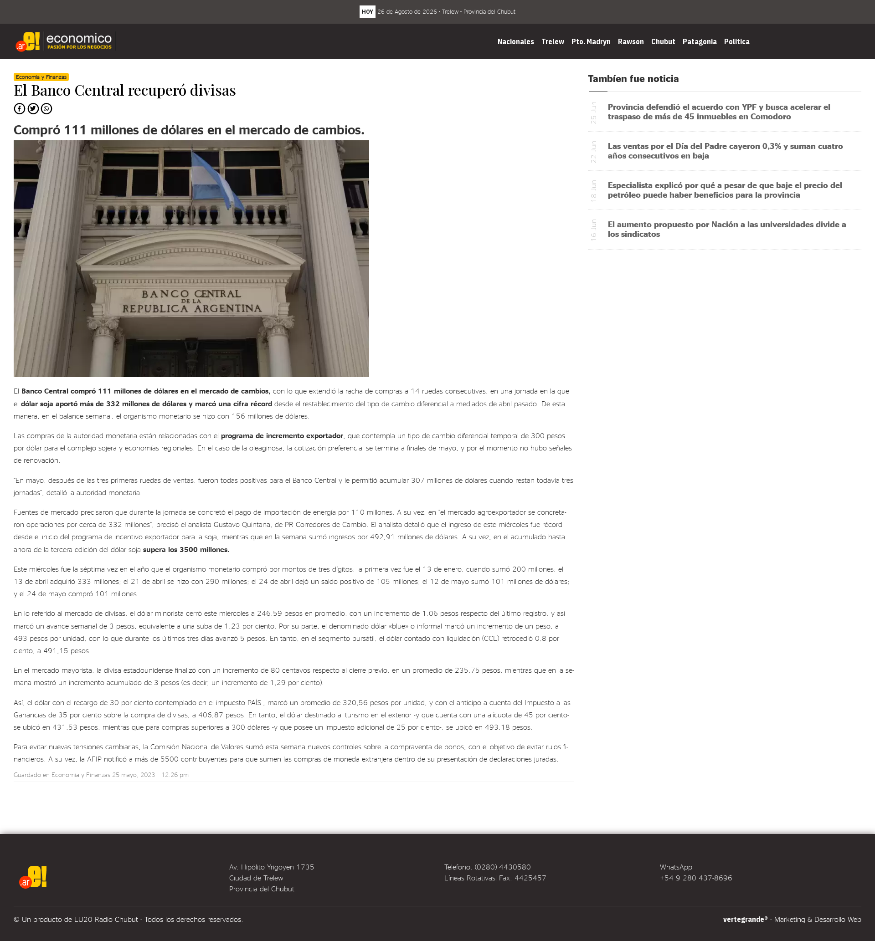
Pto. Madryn (591, 41)
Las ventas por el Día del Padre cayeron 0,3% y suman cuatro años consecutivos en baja (725, 150)
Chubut (663, 41)
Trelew (552, 41)
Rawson (631, 41)
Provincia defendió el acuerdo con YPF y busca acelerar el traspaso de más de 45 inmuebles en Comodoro (719, 111)
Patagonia (700, 41)
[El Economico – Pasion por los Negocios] (66, 41)
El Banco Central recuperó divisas (125, 89)
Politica (737, 41)
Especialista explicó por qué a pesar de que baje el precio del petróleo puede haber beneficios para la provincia (725, 189)
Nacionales (516, 41)
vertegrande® (745, 919)
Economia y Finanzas (80, 774)
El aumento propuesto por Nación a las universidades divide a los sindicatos (727, 229)
